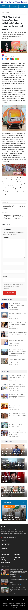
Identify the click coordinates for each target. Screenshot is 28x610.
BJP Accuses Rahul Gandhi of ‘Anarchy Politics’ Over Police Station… (17, 324)
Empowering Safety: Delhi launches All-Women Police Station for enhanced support (14, 206)
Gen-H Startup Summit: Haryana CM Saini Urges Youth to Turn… (18, 333)
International (5, 554)
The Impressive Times (10, 55)
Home (2, 12)
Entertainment (5, 562)
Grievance (6, 605)
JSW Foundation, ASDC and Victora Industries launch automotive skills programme (18, 581)
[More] (18, 59)
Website (5, 276)
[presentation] (24, 503)
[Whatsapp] (16, 59)
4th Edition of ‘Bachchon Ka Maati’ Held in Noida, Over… (16, 424)
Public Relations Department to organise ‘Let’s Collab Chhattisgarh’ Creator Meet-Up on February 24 (13, 217)
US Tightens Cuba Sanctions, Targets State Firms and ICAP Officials (11, 479)
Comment (6, 237)
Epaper (14, 6)
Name (5, 260)
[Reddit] (8, 59)
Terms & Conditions (20, 603)
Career (3, 557)
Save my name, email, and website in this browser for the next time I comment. (13, 286)
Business (17, 557)
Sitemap (15, 607)
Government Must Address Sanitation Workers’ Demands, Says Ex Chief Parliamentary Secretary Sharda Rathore (18, 572)
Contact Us (22, 605)
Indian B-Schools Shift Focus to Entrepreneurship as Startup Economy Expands (18, 386)
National (16, 552)
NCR (12, 506)
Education (17, 554)
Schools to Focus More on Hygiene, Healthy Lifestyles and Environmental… (18, 432)
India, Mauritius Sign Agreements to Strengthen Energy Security (16, 305)
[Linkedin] (11, 59)
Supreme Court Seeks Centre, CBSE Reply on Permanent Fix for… (17, 315)
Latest (7, 12)
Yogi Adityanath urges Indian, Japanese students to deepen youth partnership (17, 361)
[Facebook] (3, 59)
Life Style (4, 560)
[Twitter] (6, 59)
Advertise (11, 603)
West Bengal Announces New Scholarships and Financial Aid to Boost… (17, 405)
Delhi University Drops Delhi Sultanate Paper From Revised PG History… (17, 415)
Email (5, 268)
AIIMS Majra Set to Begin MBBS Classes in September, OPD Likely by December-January (18, 589)
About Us (5, 603)
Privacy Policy (14, 605)
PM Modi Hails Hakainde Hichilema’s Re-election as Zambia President (16, 342)
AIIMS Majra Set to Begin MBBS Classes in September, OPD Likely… (13, 518)
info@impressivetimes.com (9, 537)
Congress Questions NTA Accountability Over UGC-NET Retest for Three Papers (17, 396)
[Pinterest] (13, 59)
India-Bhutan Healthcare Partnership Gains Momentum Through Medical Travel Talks (17, 351)
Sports (16, 560)
